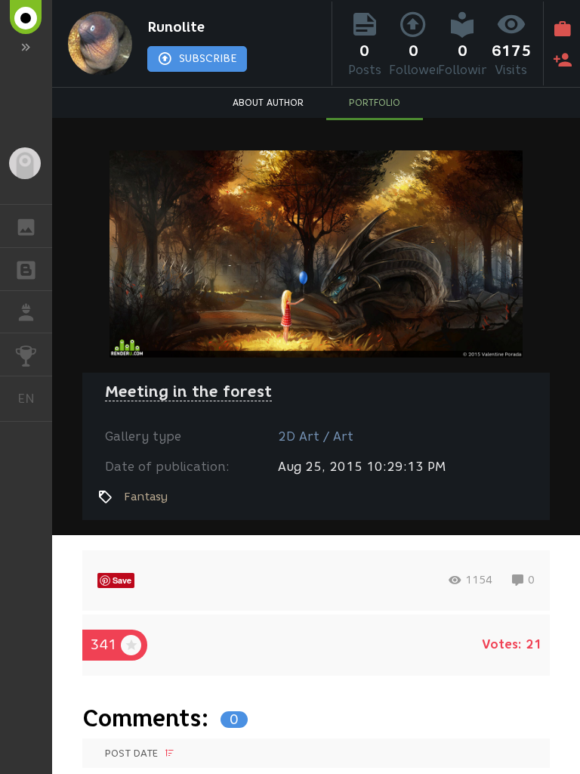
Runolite (176, 27)
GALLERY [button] (26, 226)
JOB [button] (26, 312)
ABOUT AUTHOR (268, 102)
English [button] (34, 398)
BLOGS (26, 269)
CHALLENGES (26, 354)
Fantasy (146, 496)
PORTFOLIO (374, 102)
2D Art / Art (315, 436)
